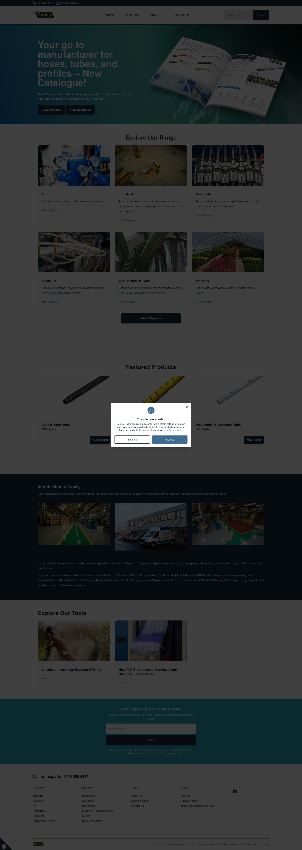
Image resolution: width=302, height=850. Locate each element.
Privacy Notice (176, 430)
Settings (132, 439)
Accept (170, 439)
